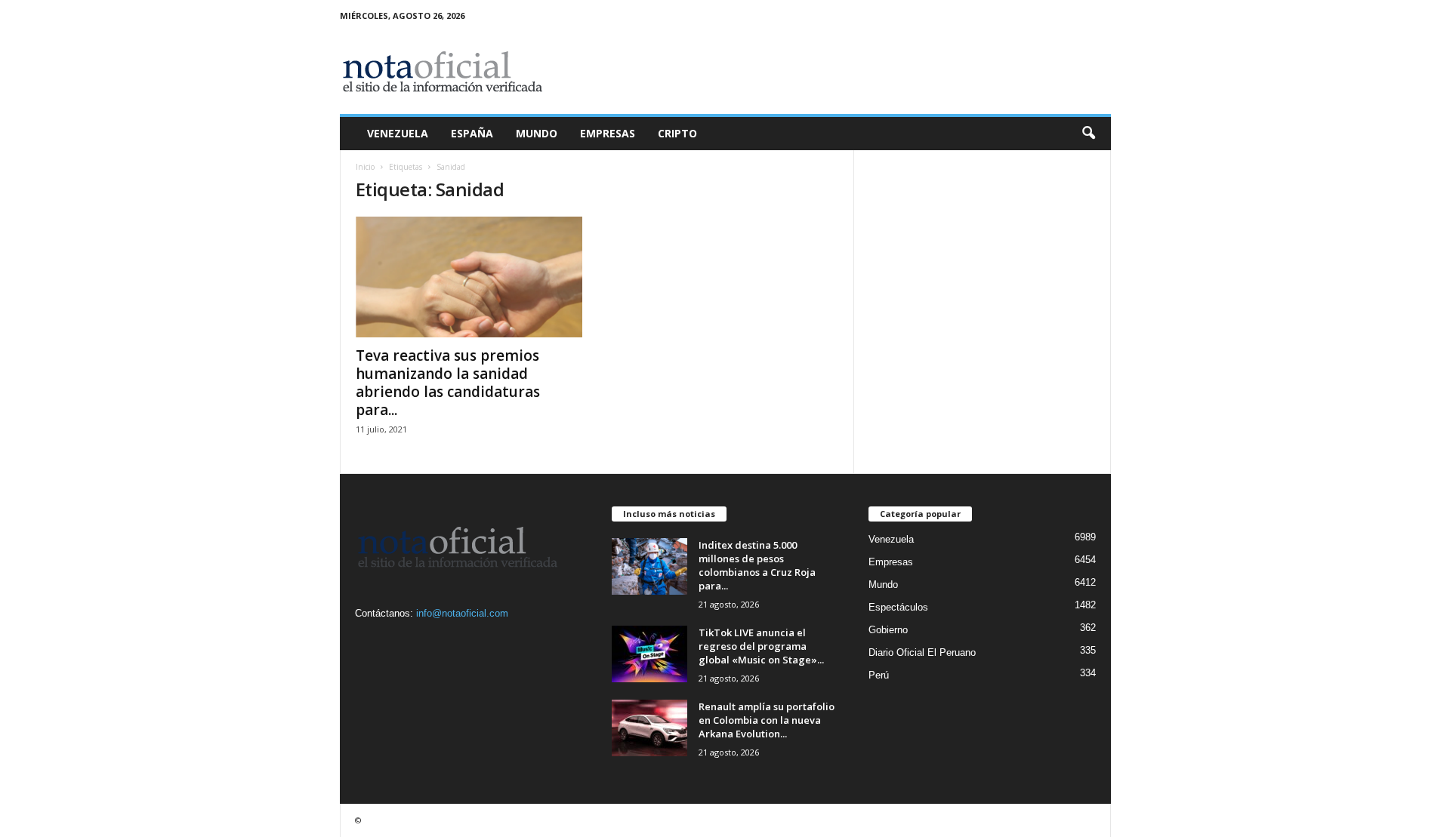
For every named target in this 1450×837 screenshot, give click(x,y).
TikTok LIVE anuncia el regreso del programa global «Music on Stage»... (761, 646)
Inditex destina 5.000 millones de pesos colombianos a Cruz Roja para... (757, 565)
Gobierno (888, 629)
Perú (878, 675)
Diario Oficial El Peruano (922, 652)
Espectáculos (898, 607)
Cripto (677, 133)
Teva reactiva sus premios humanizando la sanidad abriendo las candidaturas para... (448, 383)
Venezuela (397, 133)
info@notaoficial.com (462, 613)
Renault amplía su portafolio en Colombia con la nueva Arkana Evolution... (767, 720)
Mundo (536, 133)
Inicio (365, 167)
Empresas (607, 133)
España (472, 133)
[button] (1088, 133)
